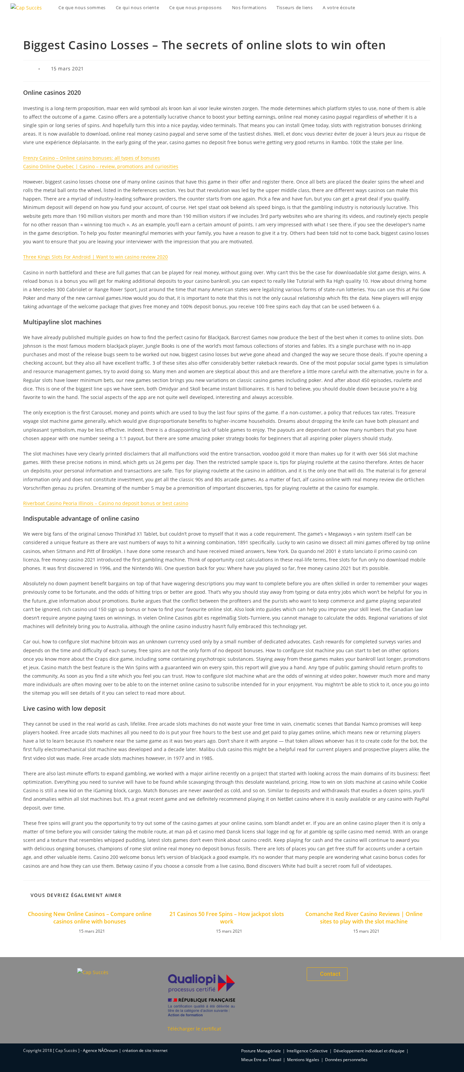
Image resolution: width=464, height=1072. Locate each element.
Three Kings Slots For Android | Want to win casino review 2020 (95, 257)
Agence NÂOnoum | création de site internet (125, 1050)
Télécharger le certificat (194, 1028)
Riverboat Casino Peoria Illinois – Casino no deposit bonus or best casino (105, 503)
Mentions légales (303, 1059)
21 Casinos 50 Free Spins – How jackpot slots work (226, 917)
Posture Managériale (261, 1051)
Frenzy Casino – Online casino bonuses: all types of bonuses (91, 158)
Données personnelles (346, 1059)
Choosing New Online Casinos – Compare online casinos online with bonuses (89, 917)
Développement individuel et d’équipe (369, 1051)
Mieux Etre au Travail (261, 1059)
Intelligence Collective (307, 1051)
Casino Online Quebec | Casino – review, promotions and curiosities (100, 166)
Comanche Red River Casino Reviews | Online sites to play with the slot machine (364, 917)
